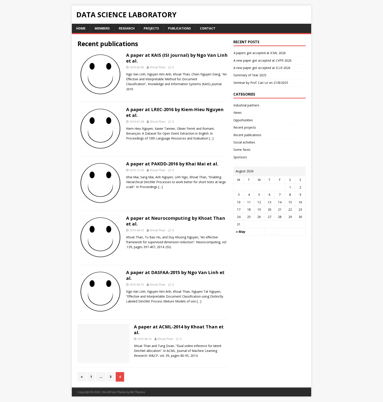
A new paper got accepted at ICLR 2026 (261, 68)
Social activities (244, 142)
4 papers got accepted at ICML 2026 (259, 53)
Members (102, 28)
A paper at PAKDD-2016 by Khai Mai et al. (172, 164)
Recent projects (244, 127)
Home (81, 28)
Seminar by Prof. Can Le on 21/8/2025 (260, 82)
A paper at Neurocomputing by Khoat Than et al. (175, 221)
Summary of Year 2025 (249, 75)
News (237, 112)
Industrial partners (246, 105)
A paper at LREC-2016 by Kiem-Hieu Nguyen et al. (175, 112)
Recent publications (247, 135)
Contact (207, 28)
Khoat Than (157, 67)
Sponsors (240, 157)
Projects (151, 28)
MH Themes (137, 392)
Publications (179, 28)
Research (127, 28)
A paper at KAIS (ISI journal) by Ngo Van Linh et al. (177, 58)
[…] (211, 138)
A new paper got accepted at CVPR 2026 (262, 60)
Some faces (241, 149)
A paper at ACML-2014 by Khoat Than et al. (179, 329)
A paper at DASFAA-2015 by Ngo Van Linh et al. (175, 275)
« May (240, 231)
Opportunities (243, 120)
